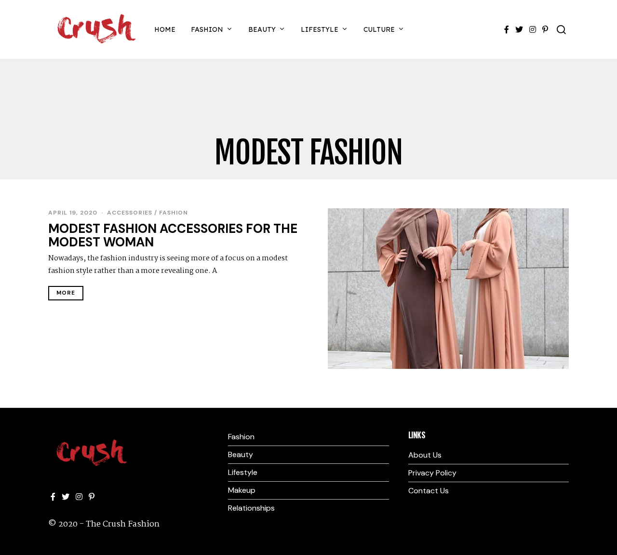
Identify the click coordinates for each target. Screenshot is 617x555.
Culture (379, 29)
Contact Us (428, 491)
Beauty (262, 29)
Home (164, 29)
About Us (425, 455)
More (65, 293)
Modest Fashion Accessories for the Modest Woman (172, 235)
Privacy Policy (432, 473)
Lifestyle (319, 29)
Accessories (129, 213)
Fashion (207, 29)
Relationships (251, 508)
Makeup (241, 490)
